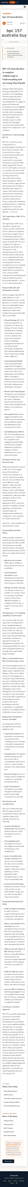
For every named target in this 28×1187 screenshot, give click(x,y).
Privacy (12, 1183)
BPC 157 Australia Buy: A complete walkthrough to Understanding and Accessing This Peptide (14, 54)
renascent (4, 2)
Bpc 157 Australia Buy (12, 1144)
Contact (15, 1181)
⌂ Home (12, 2)
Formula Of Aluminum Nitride (12, 1102)
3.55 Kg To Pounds (8, 1120)
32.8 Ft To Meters (8, 1128)
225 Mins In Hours (8, 1095)
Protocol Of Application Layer (12, 1106)
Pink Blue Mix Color (9, 1132)
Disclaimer (21, 1181)
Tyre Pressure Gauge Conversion (13, 1098)
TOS (17, 1183)
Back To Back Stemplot (10, 1135)
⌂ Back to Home (8, 1161)
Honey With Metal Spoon (10, 1091)
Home (4, 1181)
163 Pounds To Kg (8, 1124)
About (9, 1181)
